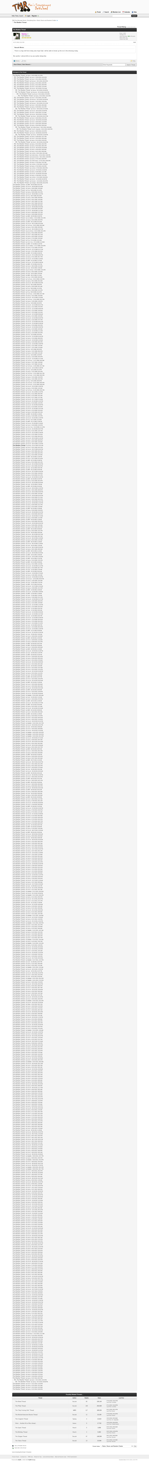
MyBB (19, 1459)
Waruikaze (30, 1333)
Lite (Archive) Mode (48, 1457)
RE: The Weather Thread (21, 77)
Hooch (33, 77)
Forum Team (15, 1457)
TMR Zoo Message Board (19, 20)
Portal (99, 12)
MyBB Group (31, 1459)
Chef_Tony (30, 242)
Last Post (109, 1402)
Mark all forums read (60, 1457)
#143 (134, 42)
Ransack (33, 81)
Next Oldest (17, 64)
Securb (33, 88)
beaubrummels (35, 156)
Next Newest (26, 64)
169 (87, 1406)
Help (135, 12)
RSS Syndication (72, 1457)
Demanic (33, 181)
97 (86, 1436)
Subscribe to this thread (20, 1447)
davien (33, 101)
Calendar (127, 12)
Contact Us (23, 1457)
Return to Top (38, 1457)
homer (29, 251)
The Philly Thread (20, 1406)
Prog (28, 190)
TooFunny (29, 225)
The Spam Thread (20, 1427)
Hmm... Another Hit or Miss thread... (26, 1423)
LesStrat (33, 153)
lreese (113, 1411)
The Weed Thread (20, 1401)
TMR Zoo (30, 1457)
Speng (29, 75)
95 (86, 1401)
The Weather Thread (19, 75)
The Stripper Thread (21, 1436)
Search (107, 12)
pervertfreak (30, 231)
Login (28, 16)
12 (86, 1414)
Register (34, 16)
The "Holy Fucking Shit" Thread (24, 1410)
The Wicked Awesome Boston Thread (26, 1414)
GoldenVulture (36, 127)
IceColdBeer (30, 218)
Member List (117, 12)
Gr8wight (33, 182)
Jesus (28, 277)
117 (87, 1410)
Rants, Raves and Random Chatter (46, 20)
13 (86, 1440)
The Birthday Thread (21, 1432)
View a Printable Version (20, 1445)
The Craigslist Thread (21, 1419)
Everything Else (31, 20)
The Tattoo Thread (20, 1440)
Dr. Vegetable (37, 129)
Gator (28, 267)
